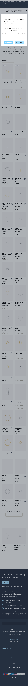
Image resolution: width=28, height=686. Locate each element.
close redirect (25, 17)
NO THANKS (8, 42)
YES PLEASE (19, 42)
